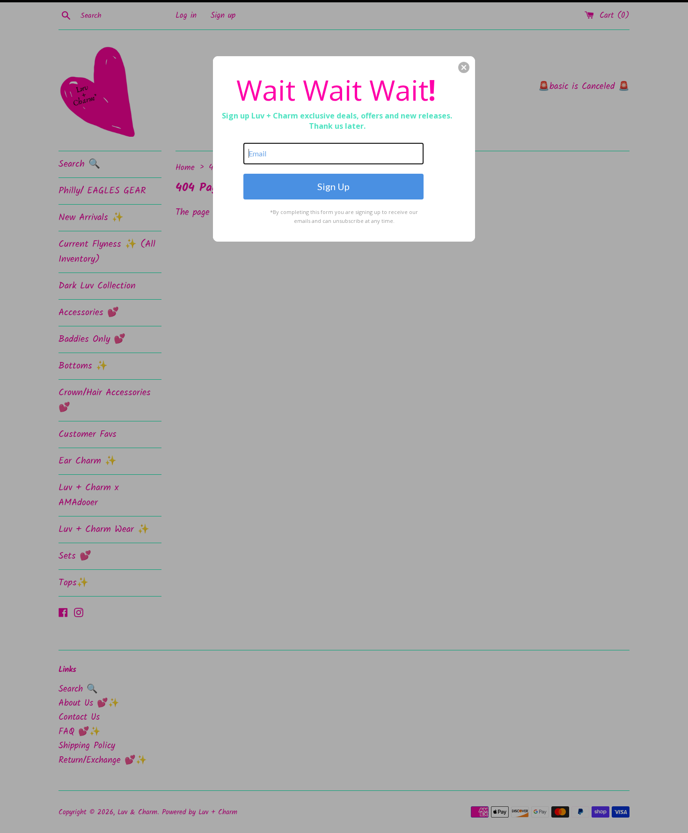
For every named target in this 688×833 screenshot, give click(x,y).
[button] (463, 67)
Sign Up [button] (333, 186)
